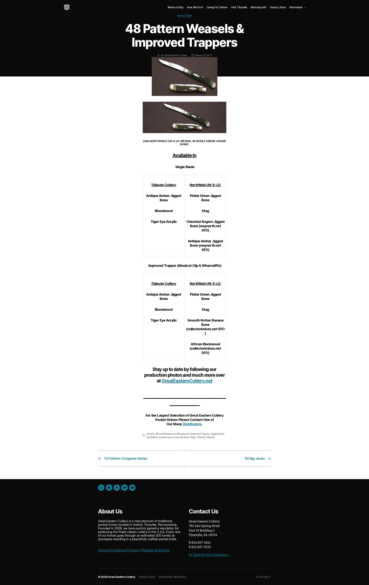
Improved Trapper (199, 433)
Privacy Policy (147, 576)
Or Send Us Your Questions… (209, 555)
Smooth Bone (182, 437)
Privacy (134, 550)
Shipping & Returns (156, 550)
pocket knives (166, 437)
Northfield (152, 437)
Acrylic (150, 433)
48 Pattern (184, 16)
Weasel (210, 437)
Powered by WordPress (172, 576)
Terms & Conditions (112, 550)
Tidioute (201, 437)
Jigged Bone (217, 433)
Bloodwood (183, 433)
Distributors (191, 424)
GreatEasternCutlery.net (187, 381)
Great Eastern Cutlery (175, 55)
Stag (192, 437)
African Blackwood (165, 433)
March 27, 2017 (203, 55)
